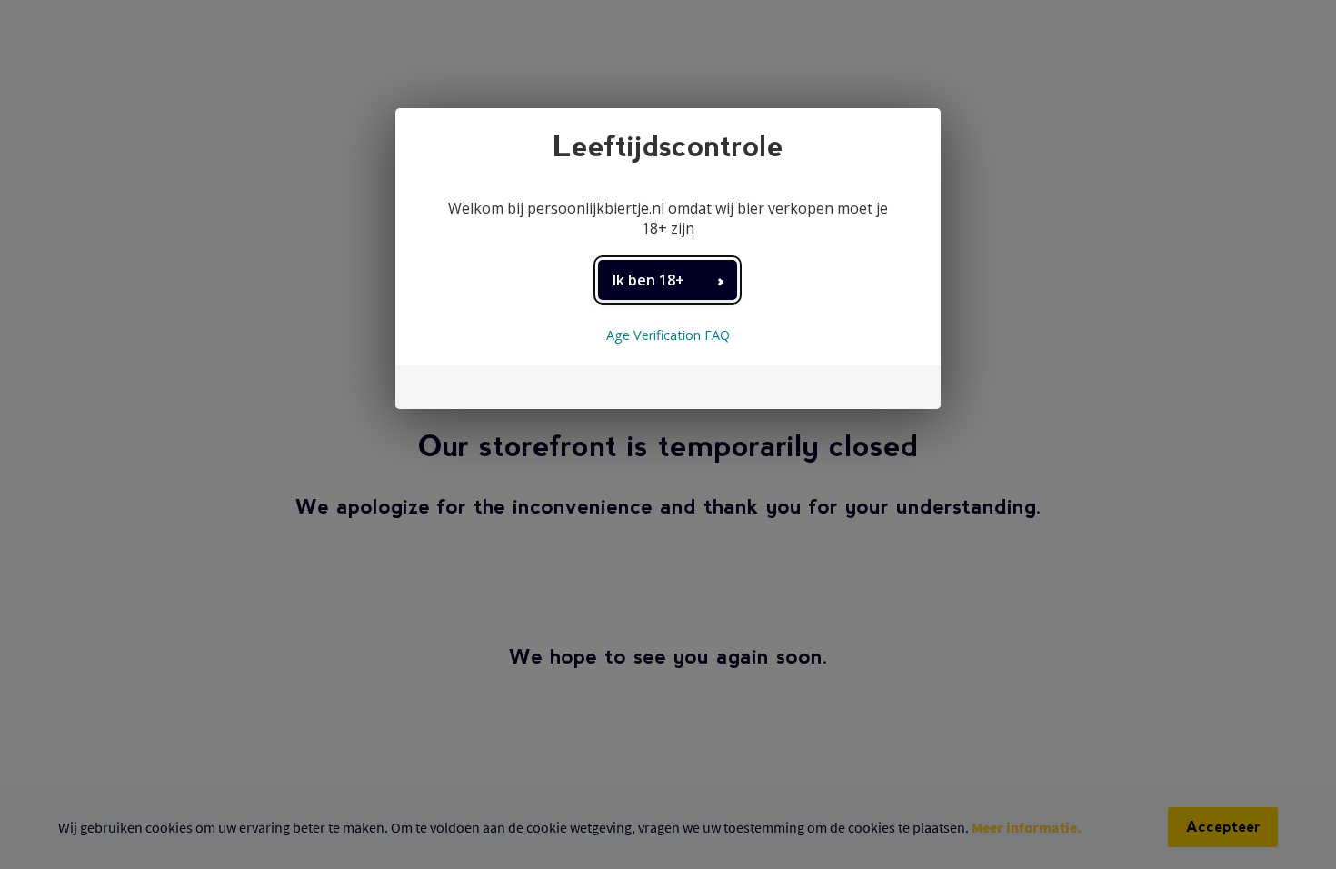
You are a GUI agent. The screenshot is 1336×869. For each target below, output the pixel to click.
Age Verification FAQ (668, 335)
